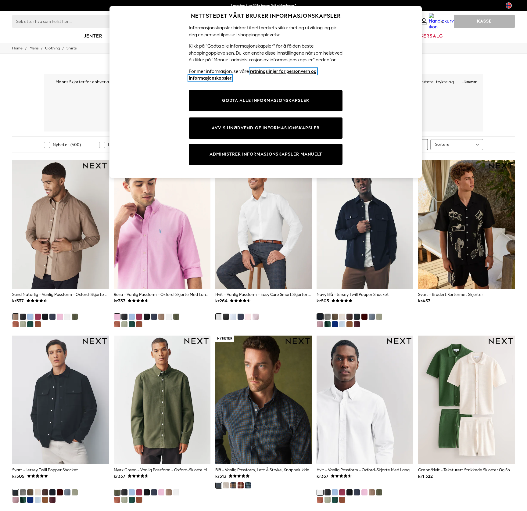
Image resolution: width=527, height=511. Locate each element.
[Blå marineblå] (241, 317)
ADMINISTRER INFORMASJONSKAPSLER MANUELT (266, 154)
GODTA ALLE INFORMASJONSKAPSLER (265, 100)
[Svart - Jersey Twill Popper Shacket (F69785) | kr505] (60, 400)
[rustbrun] (16, 324)
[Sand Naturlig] (16, 317)
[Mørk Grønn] (75, 317)
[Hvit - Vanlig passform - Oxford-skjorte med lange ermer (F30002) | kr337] (365, 400)
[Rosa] (60, 317)
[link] (424, 21)
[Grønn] (30, 324)
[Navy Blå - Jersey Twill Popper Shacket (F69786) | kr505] (365, 224)
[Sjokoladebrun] (349, 317)
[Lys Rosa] (256, 317)
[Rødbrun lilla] (357, 324)
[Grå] (327, 317)
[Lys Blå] (30, 317)
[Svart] (45, 317)
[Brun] (335, 317)
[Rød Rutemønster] (241, 485)
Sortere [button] (442, 144)
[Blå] (372, 317)
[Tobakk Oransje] (38, 324)
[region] (265, 92)
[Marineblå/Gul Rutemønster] (233, 485)
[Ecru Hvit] (342, 317)
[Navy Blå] (52, 317)
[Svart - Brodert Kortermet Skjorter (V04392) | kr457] (466, 224)
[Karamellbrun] (349, 324)
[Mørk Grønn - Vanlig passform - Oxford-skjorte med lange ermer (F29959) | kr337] (162, 400)
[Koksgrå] (23, 317)
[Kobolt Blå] (335, 324)
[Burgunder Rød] (38, 317)
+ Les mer (469, 81)
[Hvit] (67, 317)
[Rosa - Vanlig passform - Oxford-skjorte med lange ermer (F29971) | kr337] (162, 224)
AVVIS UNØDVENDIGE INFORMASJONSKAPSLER (266, 128)
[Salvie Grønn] (23, 324)
